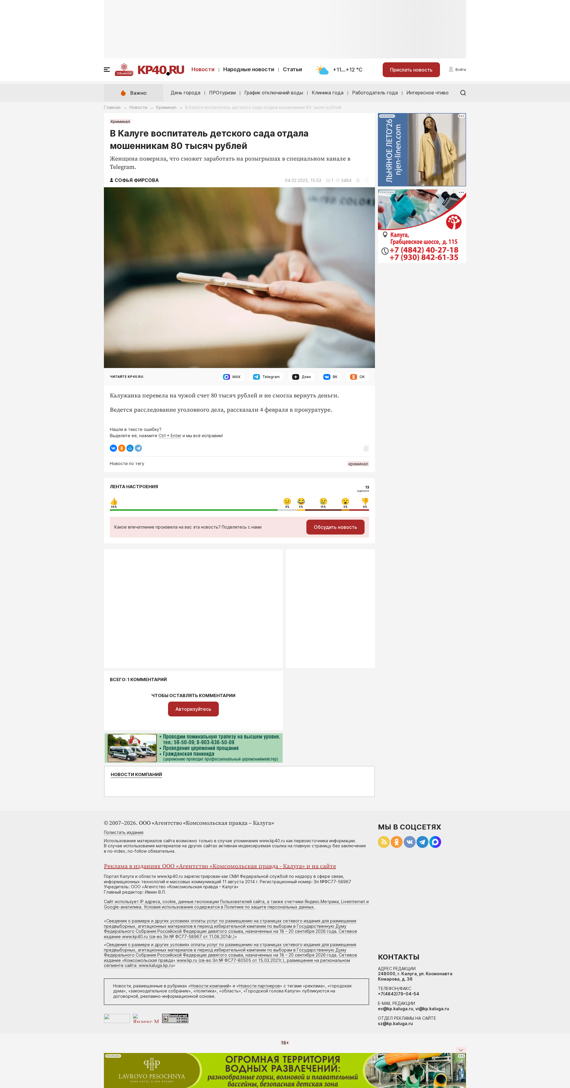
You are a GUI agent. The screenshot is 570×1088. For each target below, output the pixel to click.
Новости (203, 69)
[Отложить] (358, 180)
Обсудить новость (335, 527)
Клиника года (327, 93)
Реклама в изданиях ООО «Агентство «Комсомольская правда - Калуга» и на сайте (220, 866)
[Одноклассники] (121, 448)
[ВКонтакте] (113, 448)
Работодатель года (375, 93)
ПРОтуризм (222, 93)
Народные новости (248, 69)
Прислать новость (411, 70)
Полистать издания (123, 832)
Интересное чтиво (427, 93)
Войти (460, 69)
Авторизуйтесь (193, 709)
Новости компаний (136, 774)
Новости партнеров (259, 985)
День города (185, 93)
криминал (358, 463)
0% (301, 506)
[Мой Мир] (130, 448)
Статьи (292, 69)
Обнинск (124, 73)
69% (114, 506)
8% (287, 506)
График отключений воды (273, 93)
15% (323, 506)
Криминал (166, 107)
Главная (112, 107)
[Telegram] (138, 448)
